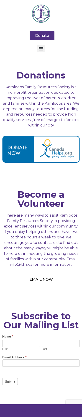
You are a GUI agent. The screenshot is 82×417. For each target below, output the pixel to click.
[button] (41, 48)
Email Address (14, 357)
